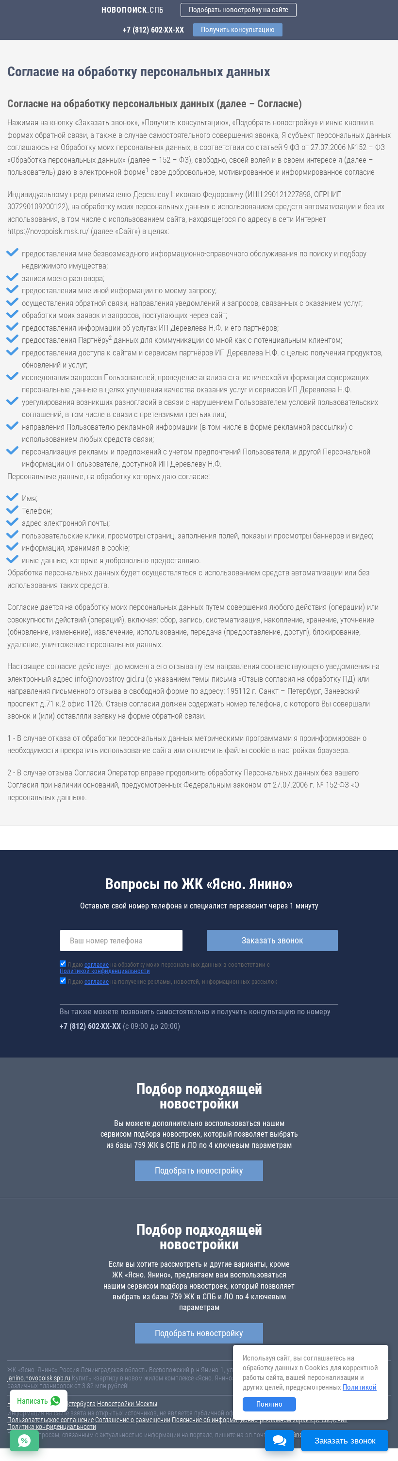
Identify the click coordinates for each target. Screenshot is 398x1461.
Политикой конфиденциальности (105, 970)
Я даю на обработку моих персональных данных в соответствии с (165, 967)
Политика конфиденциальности (51, 1426)
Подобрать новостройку (199, 1170)
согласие (96, 964)
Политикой (360, 1387)
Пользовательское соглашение (50, 1420)
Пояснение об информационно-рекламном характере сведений (260, 1420)
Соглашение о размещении (132, 1420)
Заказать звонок (272, 940)
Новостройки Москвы (127, 1404)
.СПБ (132, 10)
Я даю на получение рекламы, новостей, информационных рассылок (172, 981)
